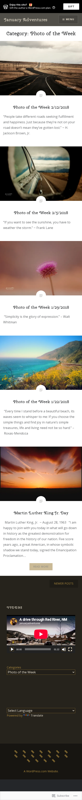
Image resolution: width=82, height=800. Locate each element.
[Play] (12, 649)
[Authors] (24, 751)
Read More (41, 566)
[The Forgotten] (37, 760)
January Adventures (25, 20)
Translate (37, 715)
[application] (41, 634)
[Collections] (49, 751)
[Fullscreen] (70, 649)
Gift (71, 6)
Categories (14, 667)
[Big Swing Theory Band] (41, 751)
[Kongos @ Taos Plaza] (41, 756)
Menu (70, 19)
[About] (16, 751)
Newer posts (63, 583)
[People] (58, 756)
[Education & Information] (58, 751)
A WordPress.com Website (41, 771)
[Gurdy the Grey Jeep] (24, 756)
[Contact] (54, 760)
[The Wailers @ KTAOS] (45, 760)
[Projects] (66, 756)
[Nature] (49, 756)
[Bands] (33, 751)
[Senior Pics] (28, 760)
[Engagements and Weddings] (66, 751)
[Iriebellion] (33, 756)
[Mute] (64, 649)
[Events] (16, 756)
